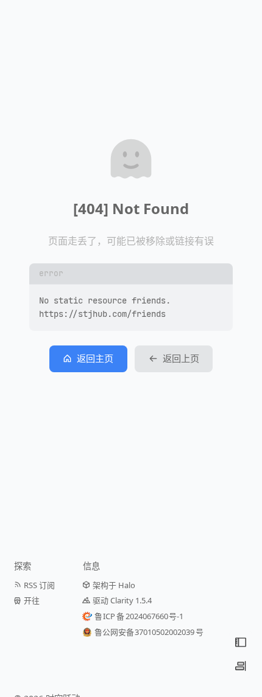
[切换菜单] (240, 642)
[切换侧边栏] (240, 666)
